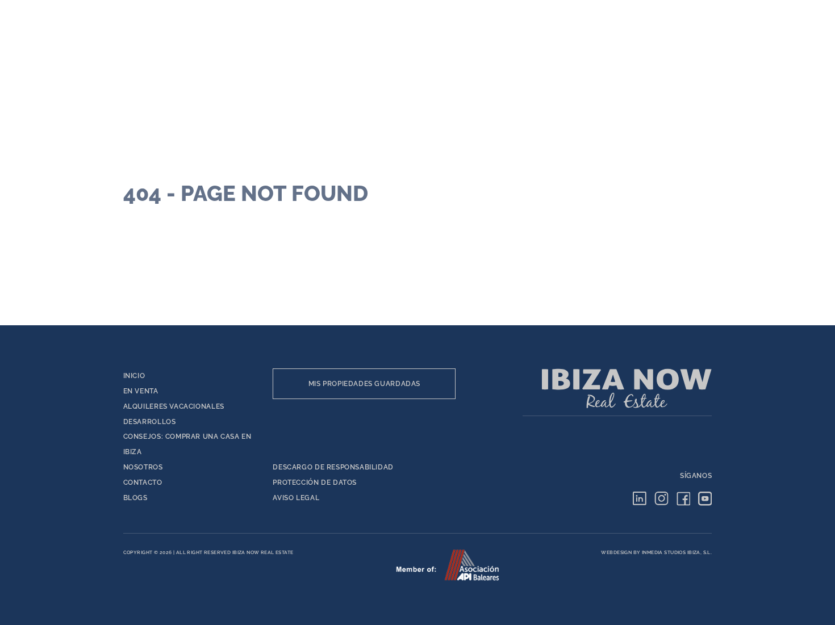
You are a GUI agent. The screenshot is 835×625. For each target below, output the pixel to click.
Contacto (142, 482)
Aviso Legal (296, 497)
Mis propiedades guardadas (364, 383)
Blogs (135, 497)
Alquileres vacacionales (173, 406)
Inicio (134, 375)
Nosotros (143, 467)
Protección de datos (315, 482)
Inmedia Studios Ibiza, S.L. (677, 552)
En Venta (140, 391)
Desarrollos (149, 421)
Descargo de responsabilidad (333, 467)
